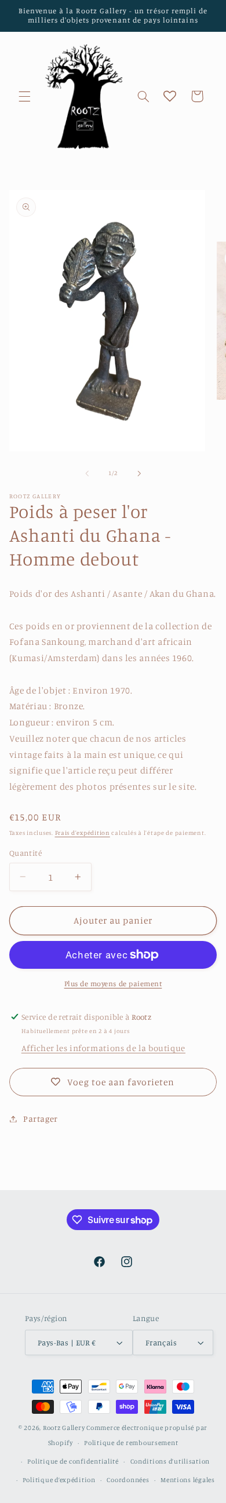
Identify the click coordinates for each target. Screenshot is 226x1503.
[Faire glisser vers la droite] (139, 473)
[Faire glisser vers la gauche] (87, 473)
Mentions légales (188, 1480)
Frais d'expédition (82, 832)
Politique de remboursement (131, 1443)
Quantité (25, 853)
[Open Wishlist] (169, 96)
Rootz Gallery (64, 1428)
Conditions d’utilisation (170, 1461)
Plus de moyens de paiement (113, 983)
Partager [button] (40, 1118)
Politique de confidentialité (73, 1461)
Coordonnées (128, 1480)
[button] (24, 96)
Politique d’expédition (59, 1480)
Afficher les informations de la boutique (103, 1048)
